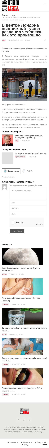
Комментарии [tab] (13, 171)
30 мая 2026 (14, 274)
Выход (26, 444)
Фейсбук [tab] (29, 171)
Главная (5, 15)
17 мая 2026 (16, 394)
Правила (26, 442)
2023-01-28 (32, 157)
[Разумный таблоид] (10, 5)
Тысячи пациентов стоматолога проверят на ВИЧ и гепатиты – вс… (22, 389)
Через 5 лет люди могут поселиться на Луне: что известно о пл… (21, 269)
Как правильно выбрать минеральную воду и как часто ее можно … (24, 329)
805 (24, 394)
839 (24, 364)
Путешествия (20, 157)
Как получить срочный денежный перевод (30, 153)
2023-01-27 (26, 141)
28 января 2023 (14, 40)
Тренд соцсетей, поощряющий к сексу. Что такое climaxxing (21, 299)
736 (24, 304)
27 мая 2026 (16, 364)
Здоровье (5, 304)
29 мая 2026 (16, 304)
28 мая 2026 (14, 334)
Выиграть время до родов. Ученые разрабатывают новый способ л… (24, 359)
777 (22, 334)
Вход (39, 442)
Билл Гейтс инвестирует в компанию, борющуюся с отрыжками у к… (29, 136)
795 (22, 274)
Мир (13, 15)
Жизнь (4, 274)
